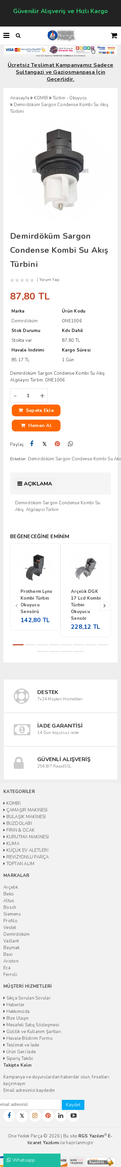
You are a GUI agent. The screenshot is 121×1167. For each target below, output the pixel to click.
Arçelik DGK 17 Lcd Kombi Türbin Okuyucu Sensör (85, 605)
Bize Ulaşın (17, 1018)
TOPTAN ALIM (19, 864)
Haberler (15, 1005)
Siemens (12, 914)
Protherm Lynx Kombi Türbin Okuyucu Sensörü (36, 602)
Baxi (7, 954)
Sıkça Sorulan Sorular (28, 998)
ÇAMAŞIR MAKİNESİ (26, 810)
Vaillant (11, 941)
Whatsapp (23, 1160)
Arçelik (10, 887)
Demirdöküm (16, 934)
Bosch (9, 907)
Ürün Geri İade (20, 1052)
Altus (8, 901)
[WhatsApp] (70, 444)
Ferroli (10, 975)
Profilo (10, 921)
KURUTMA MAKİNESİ (27, 837)
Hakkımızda (17, 1012)
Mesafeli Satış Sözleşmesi (32, 1025)
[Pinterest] (58, 444)
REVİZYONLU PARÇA (27, 857)
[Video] (73, 1116)
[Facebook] (32, 444)
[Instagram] (35, 1116)
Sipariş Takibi (19, 1059)
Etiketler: (18, 459)
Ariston (10, 961)
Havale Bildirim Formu (28, 1038)
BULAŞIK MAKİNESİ (25, 817)
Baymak (11, 948)
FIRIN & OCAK (20, 830)
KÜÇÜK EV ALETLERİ (26, 850)
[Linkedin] (61, 1116)
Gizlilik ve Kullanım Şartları (33, 1032)
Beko (8, 894)
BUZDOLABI (18, 824)
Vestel (9, 928)
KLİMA (12, 844)
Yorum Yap (49, 279)
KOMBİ (13, 803)
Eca (6, 968)
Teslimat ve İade (22, 1045)
